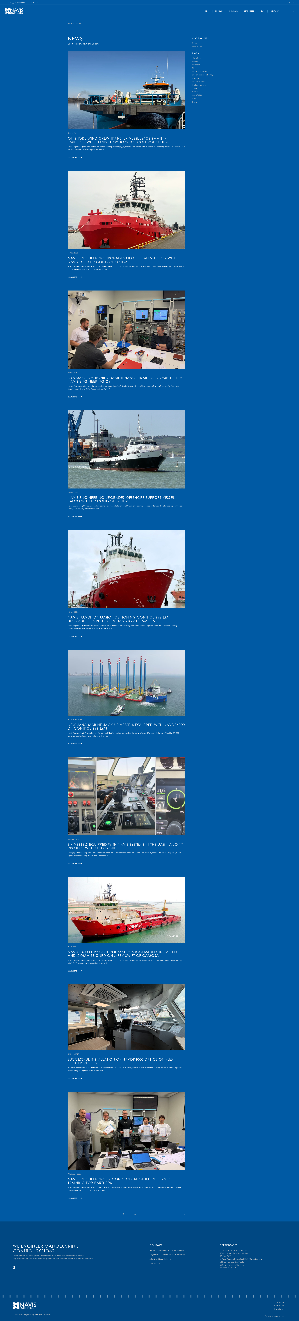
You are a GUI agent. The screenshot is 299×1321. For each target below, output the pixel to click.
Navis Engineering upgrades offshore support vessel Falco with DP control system (121, 499)
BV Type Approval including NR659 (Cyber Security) (241, 1259)
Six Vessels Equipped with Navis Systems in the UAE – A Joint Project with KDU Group (125, 846)
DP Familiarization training (203, 75)
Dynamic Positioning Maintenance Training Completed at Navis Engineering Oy (126, 379)
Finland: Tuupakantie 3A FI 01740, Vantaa (167, 1250)
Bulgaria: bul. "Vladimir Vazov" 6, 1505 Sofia (167, 1254)
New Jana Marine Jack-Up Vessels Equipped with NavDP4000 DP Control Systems (126, 726)
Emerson (195, 78)
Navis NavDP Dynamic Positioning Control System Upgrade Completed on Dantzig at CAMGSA (118, 619)
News (194, 43)
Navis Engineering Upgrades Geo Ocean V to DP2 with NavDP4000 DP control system (122, 260)
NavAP (195, 92)
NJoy (194, 98)
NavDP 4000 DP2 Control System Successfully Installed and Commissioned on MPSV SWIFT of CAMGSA (122, 953)
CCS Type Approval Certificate (233, 1265)
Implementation (199, 85)
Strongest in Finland (228, 1268)
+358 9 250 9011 (156, 1263)
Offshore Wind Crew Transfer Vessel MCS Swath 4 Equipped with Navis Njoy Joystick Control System (118, 140)
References (197, 46)
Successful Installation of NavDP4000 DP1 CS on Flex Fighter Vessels (121, 1061)
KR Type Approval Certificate (232, 1262)
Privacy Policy (278, 1309)
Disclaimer (280, 1302)
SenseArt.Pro (279, 1316)
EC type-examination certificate (233, 1250)
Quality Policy (278, 1306)
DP (193, 68)
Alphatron (196, 58)
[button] (285, 11)
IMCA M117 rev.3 (199, 81)
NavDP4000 (197, 95)
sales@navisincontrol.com (160, 1259)
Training (195, 102)
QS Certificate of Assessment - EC (234, 1253)
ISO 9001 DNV (225, 1256)
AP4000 (195, 61)
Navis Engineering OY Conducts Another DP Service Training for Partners (120, 1181)
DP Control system (199, 71)
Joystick (195, 88)
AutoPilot (196, 65)
